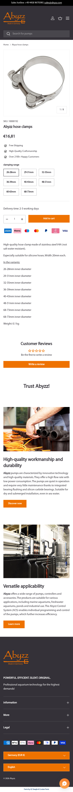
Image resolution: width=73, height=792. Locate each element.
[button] (60, 18)
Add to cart (49, 218)
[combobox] (36, 33)
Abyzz (12, 779)
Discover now (15, 503)
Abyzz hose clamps (20, 45)
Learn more (14, 624)
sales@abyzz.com (53, 3)
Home (6, 45)
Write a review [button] (37, 364)
